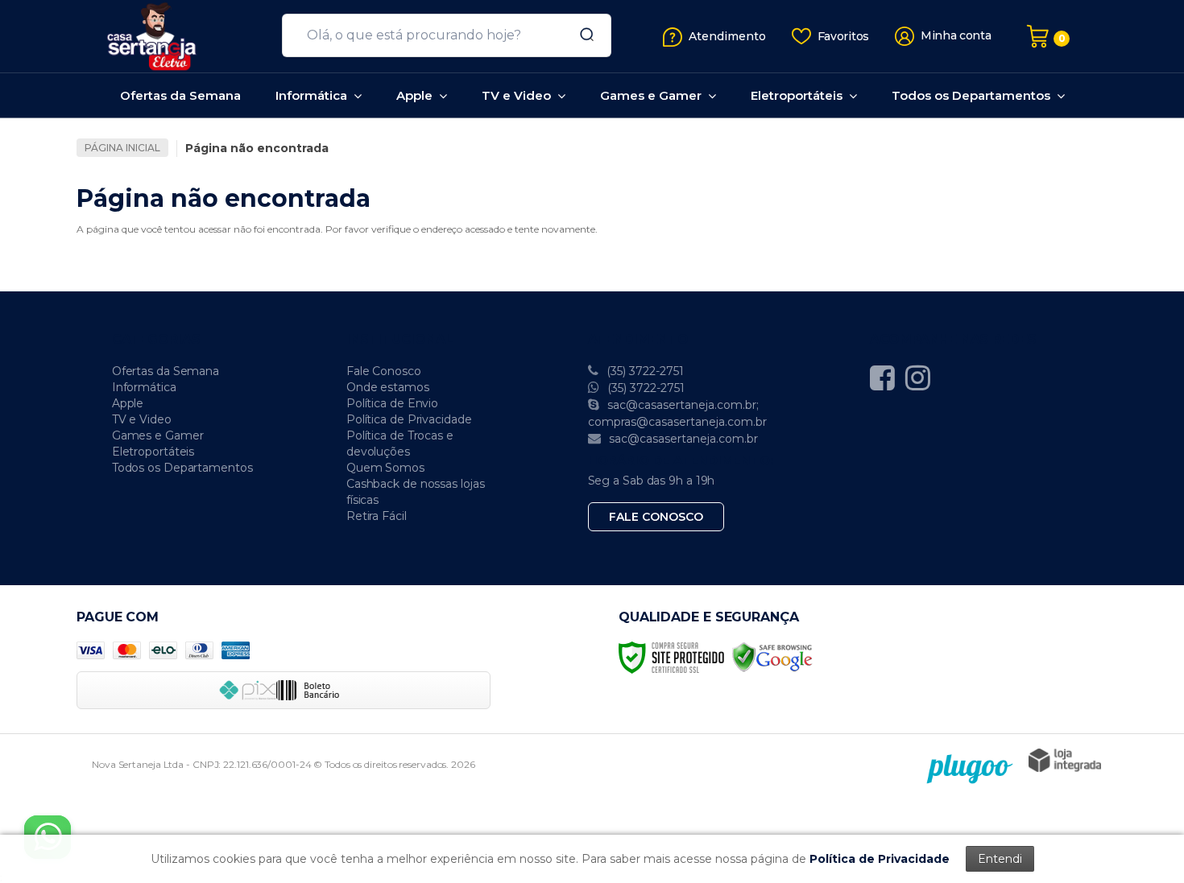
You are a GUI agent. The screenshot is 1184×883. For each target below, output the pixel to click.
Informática (144, 387)
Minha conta (956, 36)
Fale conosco (656, 517)
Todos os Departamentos (182, 467)
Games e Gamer (158, 435)
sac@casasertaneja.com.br (682, 438)
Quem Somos (385, 467)
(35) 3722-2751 (643, 371)
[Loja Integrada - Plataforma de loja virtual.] (1064, 760)
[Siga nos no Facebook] (886, 377)
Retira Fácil (376, 516)
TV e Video (142, 419)
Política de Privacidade (409, 419)
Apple (128, 403)
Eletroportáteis (153, 451)
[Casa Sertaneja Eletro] (173, 36)
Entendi (1000, 859)
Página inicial (122, 148)
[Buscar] (581, 35)
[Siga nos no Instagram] (921, 377)
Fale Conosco (383, 371)
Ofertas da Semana (165, 371)
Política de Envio (392, 403)
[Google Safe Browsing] (772, 656)
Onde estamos (387, 387)
